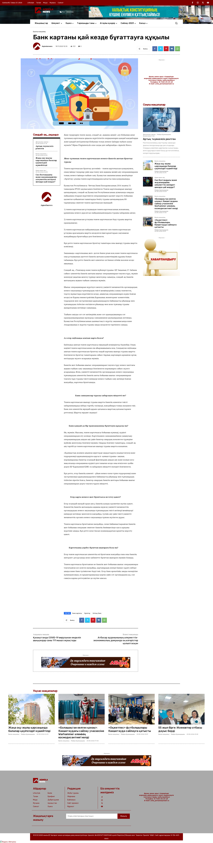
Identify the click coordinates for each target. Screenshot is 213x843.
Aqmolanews (47, 46)
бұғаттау (87, 613)
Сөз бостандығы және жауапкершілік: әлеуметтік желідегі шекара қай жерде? (46, 178)
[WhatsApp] (177, 48)
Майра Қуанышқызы (164, 134)
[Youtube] (208, 2)
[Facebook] (192, 2)
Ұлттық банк (97, 613)
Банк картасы (77, 613)
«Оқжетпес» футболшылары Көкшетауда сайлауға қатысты (166, 223)
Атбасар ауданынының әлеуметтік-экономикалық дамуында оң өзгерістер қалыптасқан (115, 640)
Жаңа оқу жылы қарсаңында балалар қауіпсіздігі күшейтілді (46, 161)
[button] (176, 23)
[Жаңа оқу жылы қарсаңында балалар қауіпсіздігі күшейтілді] (148, 165)
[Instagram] (197, 2)
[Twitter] (202, 2)
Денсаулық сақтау (42, 142)
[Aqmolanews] (37, 46)
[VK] (171, 48)
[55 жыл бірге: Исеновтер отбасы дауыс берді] (181, 709)
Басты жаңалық (39, 31)
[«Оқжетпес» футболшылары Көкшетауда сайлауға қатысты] (148, 221)
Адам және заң (41, 170)
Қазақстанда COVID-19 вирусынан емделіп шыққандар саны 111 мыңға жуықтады (57, 639)
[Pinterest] (166, 48)
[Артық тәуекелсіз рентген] (161, 120)
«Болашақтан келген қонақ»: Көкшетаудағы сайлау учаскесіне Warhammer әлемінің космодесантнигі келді (166, 204)
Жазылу (123, 816)
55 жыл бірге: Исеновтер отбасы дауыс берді (180, 729)
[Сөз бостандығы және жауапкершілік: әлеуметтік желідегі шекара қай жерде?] (148, 181)
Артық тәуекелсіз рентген (44, 147)
